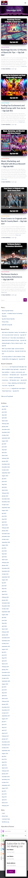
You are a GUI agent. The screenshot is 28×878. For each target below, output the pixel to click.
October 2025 (5, 435)
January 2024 (5, 496)
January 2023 (5, 530)
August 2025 (5, 441)
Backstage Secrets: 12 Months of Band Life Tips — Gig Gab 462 (14, 52)
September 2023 (6, 507)
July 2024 (4, 478)
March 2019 (5, 663)
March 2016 (5, 768)
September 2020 (6, 611)
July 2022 (4, 548)
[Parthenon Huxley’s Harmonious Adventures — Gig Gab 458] (14, 256)
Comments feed (6, 819)
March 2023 (5, 525)
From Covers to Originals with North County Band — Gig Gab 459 (14, 221)
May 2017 (4, 727)
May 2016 (4, 762)
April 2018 (4, 695)
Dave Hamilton (5, 372)
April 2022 (4, 556)
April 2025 (4, 452)
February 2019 (5, 666)
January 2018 (5, 704)
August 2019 (5, 649)
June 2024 (4, 481)
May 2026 (4, 415)
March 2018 (5, 698)
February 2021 (5, 597)
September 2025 (6, 438)
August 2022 (5, 545)
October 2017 (5, 713)
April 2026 (4, 418)
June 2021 (4, 585)
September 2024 (6, 472)
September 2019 (6, 646)
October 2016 (5, 747)
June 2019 (4, 655)
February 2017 (5, 736)
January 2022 (5, 565)
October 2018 (5, 678)
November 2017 (6, 710)
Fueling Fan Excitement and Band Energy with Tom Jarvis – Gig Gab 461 (13, 108)
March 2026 (5, 420)
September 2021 (6, 577)
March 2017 (5, 733)
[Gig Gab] (5, 3)
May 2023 (4, 519)
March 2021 (5, 594)
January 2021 (5, 600)
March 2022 (5, 559)
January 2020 (5, 635)
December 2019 (6, 637)
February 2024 (5, 493)
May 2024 (4, 484)
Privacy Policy (5, 322)
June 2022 (4, 551)
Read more (24, 66)
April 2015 (4, 799)
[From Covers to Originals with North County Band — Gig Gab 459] (14, 200)
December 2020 (6, 603)
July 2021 (4, 582)
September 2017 (6, 716)
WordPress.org (5, 822)
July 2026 (4, 409)
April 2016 (4, 765)
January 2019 (5, 669)
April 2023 (4, 522)
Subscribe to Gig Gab (7, 324)
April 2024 (4, 487)
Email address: (11, 863)
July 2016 (4, 756)
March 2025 (5, 455)
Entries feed (5, 816)
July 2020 (4, 617)
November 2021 (6, 571)
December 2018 (6, 672)
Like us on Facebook (7, 396)
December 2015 (6, 776)
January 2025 (5, 461)
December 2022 (6, 533)
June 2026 (4, 412)
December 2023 (6, 499)
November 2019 (6, 640)
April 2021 (4, 591)
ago (14, 68)
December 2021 (6, 568)
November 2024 (6, 467)
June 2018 (4, 690)
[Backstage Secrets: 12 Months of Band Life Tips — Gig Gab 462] (14, 31)
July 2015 (4, 791)
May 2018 (4, 692)
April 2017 (4, 730)
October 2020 (5, 608)
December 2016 (6, 742)
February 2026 (5, 423)
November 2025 (6, 432)
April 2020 (4, 626)
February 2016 (5, 771)
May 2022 (4, 554)
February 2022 (5, 562)
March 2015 (5, 802)
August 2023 (5, 510)
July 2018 (4, 687)
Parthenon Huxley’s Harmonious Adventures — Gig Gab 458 (11, 277)
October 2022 (5, 539)
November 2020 (6, 606)
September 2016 (6, 750)
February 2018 (5, 701)
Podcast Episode (5, 47)
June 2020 (4, 620)
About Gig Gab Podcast (7, 310)
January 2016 (5, 773)
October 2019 (5, 643)
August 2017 (5, 718)
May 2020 (4, 623)
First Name (10, 849)
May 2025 (4, 449)
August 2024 (5, 475)
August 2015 (5, 788)
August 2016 (5, 753)
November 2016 (6, 744)
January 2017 (5, 739)
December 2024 (6, 464)
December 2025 (6, 429)
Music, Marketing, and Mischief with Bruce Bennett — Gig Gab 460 (13, 163)
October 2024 (5, 470)
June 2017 (4, 724)
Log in (3, 813)
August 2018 (5, 684)
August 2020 (5, 614)
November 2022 (6, 536)
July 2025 (4, 444)
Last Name (10, 856)
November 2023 (6, 501)
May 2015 (4, 797)
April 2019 (4, 661)
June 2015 (4, 794)
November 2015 (6, 779)
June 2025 (4, 446)
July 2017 (4, 721)
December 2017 (6, 707)
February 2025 (5, 458)
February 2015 (5, 805)
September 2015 (6, 785)
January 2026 (5, 426)
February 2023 (5, 528)
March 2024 (5, 490)
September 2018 (6, 681)
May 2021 (4, 588)
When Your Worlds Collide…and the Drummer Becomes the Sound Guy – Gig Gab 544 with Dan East (14, 351)
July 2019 (4, 652)
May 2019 (4, 658)
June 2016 (4, 759)
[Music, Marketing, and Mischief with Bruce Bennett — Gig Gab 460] (14, 143)
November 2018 (6, 675)
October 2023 (5, 504)
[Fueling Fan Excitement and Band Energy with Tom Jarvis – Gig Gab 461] (14, 87)
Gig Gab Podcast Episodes (8, 319)
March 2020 (5, 629)
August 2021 (5, 580)
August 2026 (5, 406)
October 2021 (5, 574)
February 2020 (5, 632)
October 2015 (5, 782)
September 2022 (6, 542)
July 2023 (4, 513)
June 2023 (4, 516)
